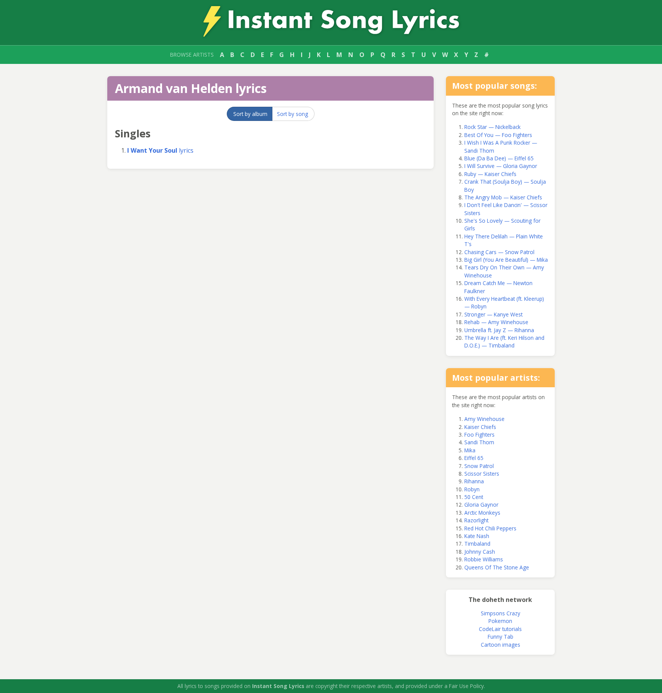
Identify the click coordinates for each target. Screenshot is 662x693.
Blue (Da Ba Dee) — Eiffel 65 (499, 158)
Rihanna (474, 481)
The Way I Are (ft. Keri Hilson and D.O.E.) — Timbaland (504, 341)
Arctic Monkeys (482, 512)
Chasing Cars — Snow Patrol (499, 252)
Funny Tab (500, 636)
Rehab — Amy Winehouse (496, 322)
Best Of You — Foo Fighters (498, 135)
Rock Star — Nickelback (492, 126)
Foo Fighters (479, 434)
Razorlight (476, 520)
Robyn (472, 489)
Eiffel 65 (473, 457)
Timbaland (477, 543)
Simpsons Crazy (500, 613)
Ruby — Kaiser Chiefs (490, 174)
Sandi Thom (479, 442)
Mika (469, 450)
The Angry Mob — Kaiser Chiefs (503, 197)
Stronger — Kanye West (493, 314)
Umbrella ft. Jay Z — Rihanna (499, 330)
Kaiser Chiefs (480, 426)
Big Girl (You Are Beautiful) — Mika (506, 259)
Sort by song (292, 113)
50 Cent (473, 497)
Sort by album (250, 113)
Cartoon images (500, 644)
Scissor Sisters (481, 473)
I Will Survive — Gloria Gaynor (500, 166)
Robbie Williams (483, 559)
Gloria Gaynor (481, 504)
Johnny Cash (479, 551)
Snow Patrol (479, 466)
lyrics (160, 150)
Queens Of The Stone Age (496, 567)
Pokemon (500, 621)
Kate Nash (476, 536)
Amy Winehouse (484, 418)
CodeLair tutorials (500, 629)
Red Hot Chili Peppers (490, 528)
